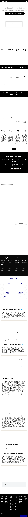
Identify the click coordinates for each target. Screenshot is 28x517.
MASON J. (17, 106)
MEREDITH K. (3, 130)
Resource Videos (20, 498)
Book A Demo (12, 168)
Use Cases (20, 504)
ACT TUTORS (2, 500)
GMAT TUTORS (6, 498)
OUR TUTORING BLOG (20, 502)
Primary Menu (26, 1)
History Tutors (11, 506)
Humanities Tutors (11, 504)
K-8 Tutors (16, 500)
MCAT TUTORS (6, 501)
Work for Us (25, 500)
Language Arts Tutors (11, 510)
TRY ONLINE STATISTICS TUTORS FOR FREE (14, 13)
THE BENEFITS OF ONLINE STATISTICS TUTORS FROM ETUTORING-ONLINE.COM (10, 262)
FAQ (6, 484)
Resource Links (20, 500)
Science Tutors (11, 500)
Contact (23, 516)
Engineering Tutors (11, 503)
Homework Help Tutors (16, 504)
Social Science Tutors (11, 508)
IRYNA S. (24, 130)
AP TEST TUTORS (2, 503)
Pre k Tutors (15, 499)
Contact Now (17, 168)
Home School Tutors (15, 502)
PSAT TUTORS (2, 501)
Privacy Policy (17, 512)
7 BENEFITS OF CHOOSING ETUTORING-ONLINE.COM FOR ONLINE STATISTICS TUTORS (3, 269)
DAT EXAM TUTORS (6, 503)
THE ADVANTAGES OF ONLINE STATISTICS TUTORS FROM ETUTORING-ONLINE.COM (17, 262)
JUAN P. (17, 130)
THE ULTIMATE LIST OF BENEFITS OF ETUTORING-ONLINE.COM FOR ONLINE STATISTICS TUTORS (24, 269)
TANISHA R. (10, 106)
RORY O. (3, 106)
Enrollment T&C (25, 512)
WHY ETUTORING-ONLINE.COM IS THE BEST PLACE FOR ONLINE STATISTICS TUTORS (24, 262)
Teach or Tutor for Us (25, 498)
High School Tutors (15, 506)
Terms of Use (21, 512)
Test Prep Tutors (16, 509)
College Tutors (16, 507)
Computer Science (11, 501)
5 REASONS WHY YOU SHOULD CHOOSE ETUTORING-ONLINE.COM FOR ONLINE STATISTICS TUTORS (3, 262)
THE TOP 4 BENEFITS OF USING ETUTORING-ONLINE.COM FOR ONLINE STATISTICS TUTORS (10, 269)
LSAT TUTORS (6, 500)
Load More (14, 148)
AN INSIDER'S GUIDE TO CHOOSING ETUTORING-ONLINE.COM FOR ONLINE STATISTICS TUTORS (17, 269)
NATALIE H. (10, 130)
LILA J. (24, 106)
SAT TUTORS (2, 498)
